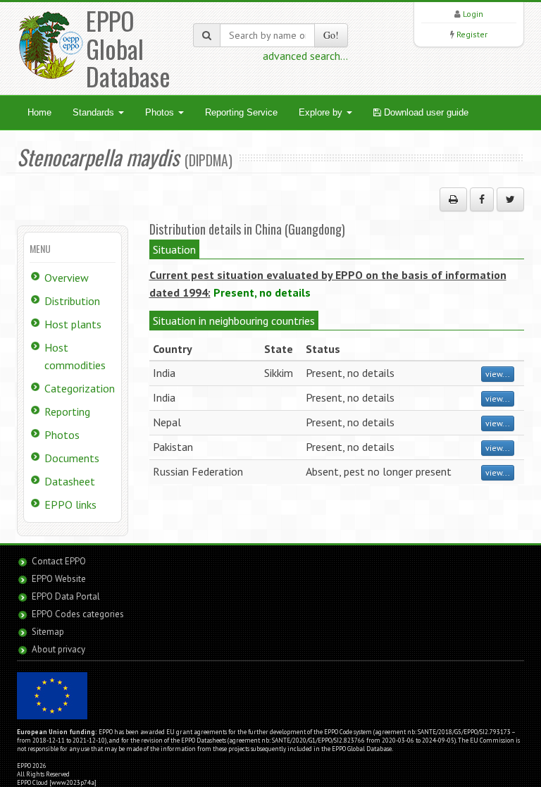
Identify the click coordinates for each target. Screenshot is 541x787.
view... (497, 373)
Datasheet (69, 481)
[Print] (453, 199)
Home (39, 112)
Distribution (72, 301)
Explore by (322, 112)
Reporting (67, 411)
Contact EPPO (59, 561)
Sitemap (48, 632)
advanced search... (305, 56)
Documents (71, 458)
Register (471, 34)
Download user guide (424, 112)
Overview (66, 278)
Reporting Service (241, 112)
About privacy (58, 649)
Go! (331, 35)
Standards (95, 112)
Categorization (79, 388)
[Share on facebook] (482, 199)
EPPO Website (59, 579)
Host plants (72, 324)
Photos (161, 112)
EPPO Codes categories (78, 614)
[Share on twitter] (510, 199)
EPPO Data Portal (66, 596)
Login (473, 13)
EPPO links (70, 504)
